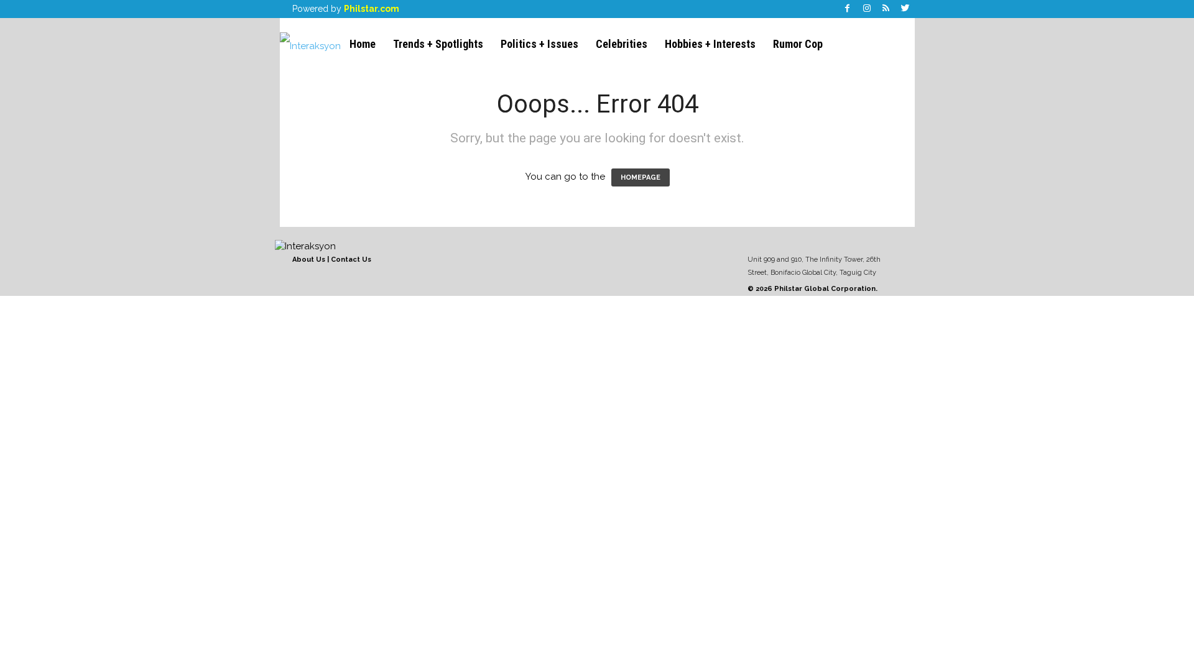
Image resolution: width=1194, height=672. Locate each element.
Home (362, 43)
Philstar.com (371, 9)
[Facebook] (847, 9)
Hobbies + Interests (710, 43)
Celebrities (621, 43)
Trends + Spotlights (438, 43)
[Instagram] (866, 9)
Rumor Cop (798, 43)
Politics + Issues (539, 43)
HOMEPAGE (640, 177)
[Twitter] (905, 9)
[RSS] (886, 9)
